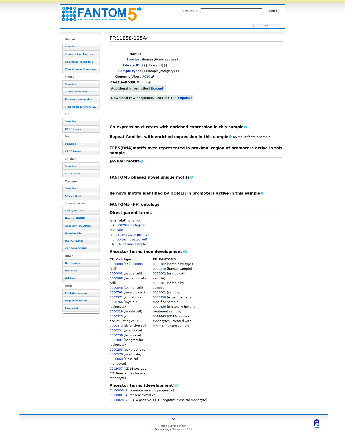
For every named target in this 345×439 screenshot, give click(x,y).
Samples (70, 46)
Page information (76, 300)
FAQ (174, 419)
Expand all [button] (71, 308)
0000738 (116, 335)
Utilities (70, 278)
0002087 (116, 340)
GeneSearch (190, 10)
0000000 (116, 264)
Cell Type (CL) (74, 210)
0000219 (116, 311)
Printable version (76, 293)
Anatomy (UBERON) (78, 226)
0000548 (116, 287)
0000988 (116, 278)
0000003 (116, 273)
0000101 (159, 283)
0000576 (116, 354)
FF (266, 26)
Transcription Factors (79, 54)
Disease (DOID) (75, 218)
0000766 (116, 302)
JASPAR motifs (74, 241)
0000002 (159, 273)
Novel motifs (73, 233)
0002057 (116, 368)
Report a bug (162, 429)
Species (133, 59)
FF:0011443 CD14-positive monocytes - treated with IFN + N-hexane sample (129, 239)
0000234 (116, 330)
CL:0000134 (118, 395)
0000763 (116, 292)
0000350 (159, 297)
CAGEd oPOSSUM (76, 248)
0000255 (116, 349)
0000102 (159, 264)
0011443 (159, 316)
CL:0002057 (118, 400)
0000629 (159, 306)
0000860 (116, 359)
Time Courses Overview (80, 69)
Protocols (71, 270)
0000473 (116, 325)
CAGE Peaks (73, 129)
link (144, 82)
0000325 (116, 316)
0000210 (159, 268)
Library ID (131, 65)
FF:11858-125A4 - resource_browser (99, 11)
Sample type (129, 71)
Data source (73, 263)
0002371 (116, 297)
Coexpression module (79, 61)
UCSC (146, 76)
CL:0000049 (118, 390)
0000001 (159, 292)
